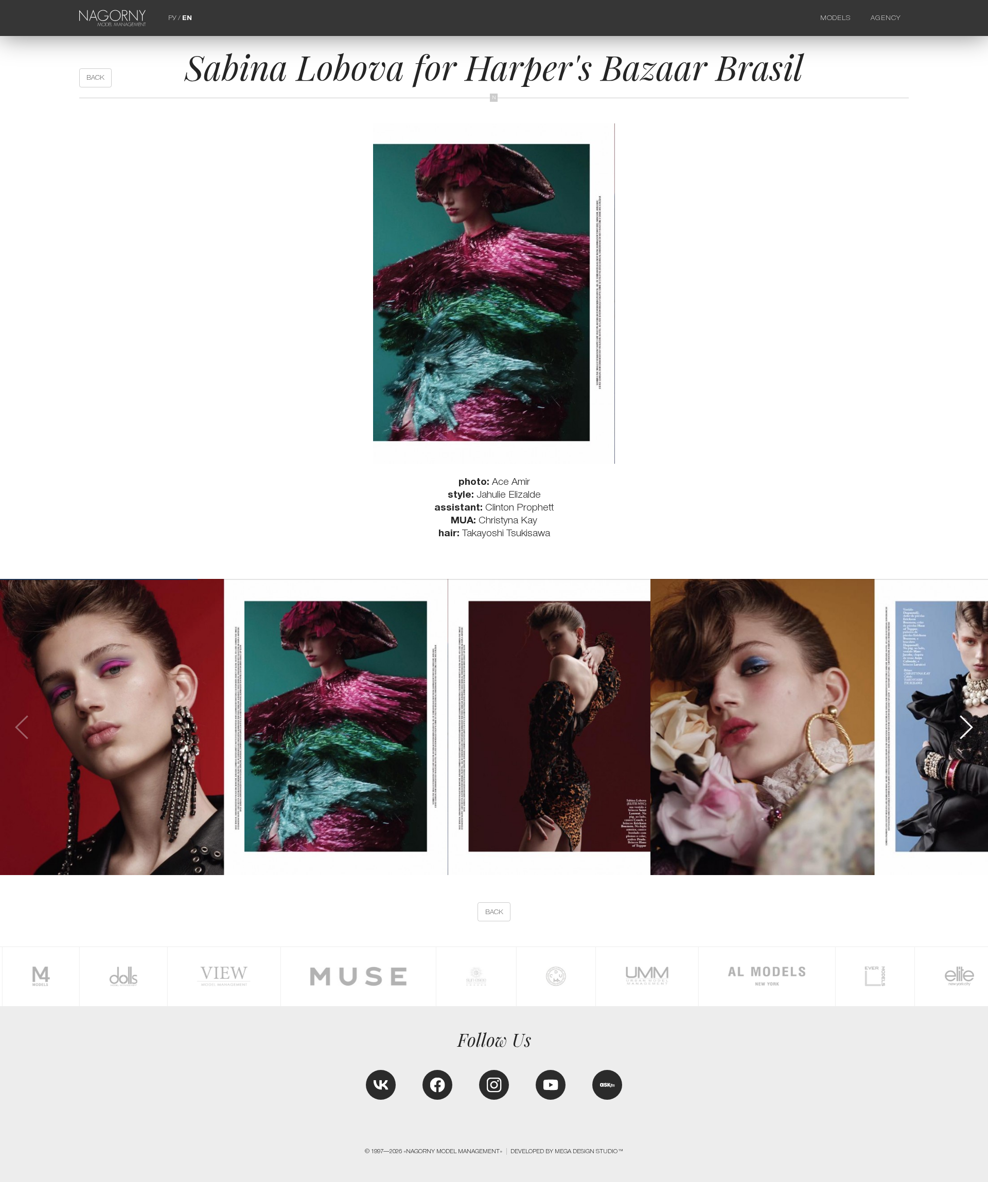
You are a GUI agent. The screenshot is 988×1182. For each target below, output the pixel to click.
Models (835, 18)
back (95, 77)
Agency (886, 18)
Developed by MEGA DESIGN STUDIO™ (566, 1151)
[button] (965, 727)
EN (187, 18)
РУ (172, 18)
